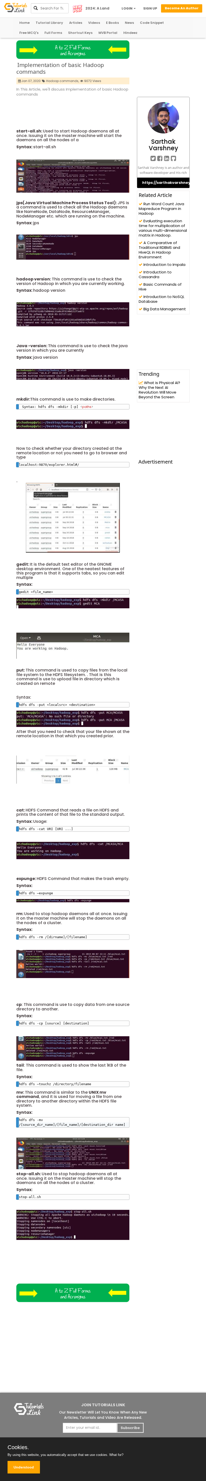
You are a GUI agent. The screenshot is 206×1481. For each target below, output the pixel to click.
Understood (24, 1467)
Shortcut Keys (80, 32)
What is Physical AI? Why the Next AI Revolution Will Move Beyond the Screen (159, 389)
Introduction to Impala (163, 264)
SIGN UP (150, 8)
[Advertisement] (107, 111)
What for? (116, 1455)
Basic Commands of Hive (160, 286)
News (129, 22)
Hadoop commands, (62, 81)
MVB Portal (107, 32)
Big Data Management (164, 309)
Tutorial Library (49, 22)
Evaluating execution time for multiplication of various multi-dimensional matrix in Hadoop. (163, 228)
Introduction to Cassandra (155, 274)
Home (24, 22)
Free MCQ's (28, 32)
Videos (94, 22)
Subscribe (130, 1427)
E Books (112, 22)
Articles (75, 22)
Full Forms (53, 32)
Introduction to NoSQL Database (161, 299)
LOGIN (127, 8)
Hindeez (130, 32)
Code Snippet (152, 22)
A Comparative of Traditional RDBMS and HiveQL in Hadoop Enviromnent (159, 249)
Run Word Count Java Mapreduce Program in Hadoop (161, 208)
